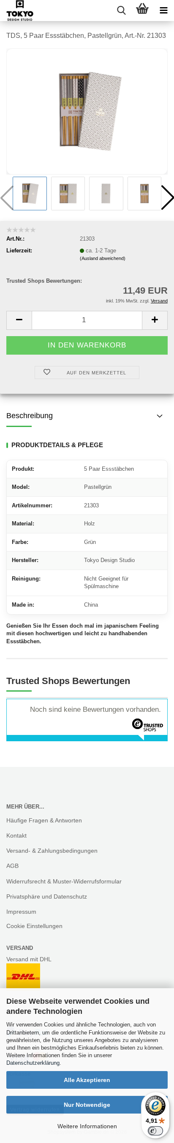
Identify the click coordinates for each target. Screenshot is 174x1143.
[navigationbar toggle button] (163, 10)
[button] (19, 320)
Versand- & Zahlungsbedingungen (52, 850)
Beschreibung (29, 415)
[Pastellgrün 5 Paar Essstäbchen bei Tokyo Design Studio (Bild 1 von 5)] (87, 111)
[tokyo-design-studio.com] (16, 10)
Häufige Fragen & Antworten (44, 820)
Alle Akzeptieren (87, 1080)
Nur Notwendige (87, 1104)
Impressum (21, 911)
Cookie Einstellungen (34, 926)
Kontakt (16, 835)
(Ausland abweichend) (102, 258)
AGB (12, 865)
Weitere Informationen (87, 1126)
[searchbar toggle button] (121, 10)
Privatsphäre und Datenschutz (46, 896)
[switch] (155, 1130)
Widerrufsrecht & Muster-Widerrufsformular (64, 881)
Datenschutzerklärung (33, 1063)
